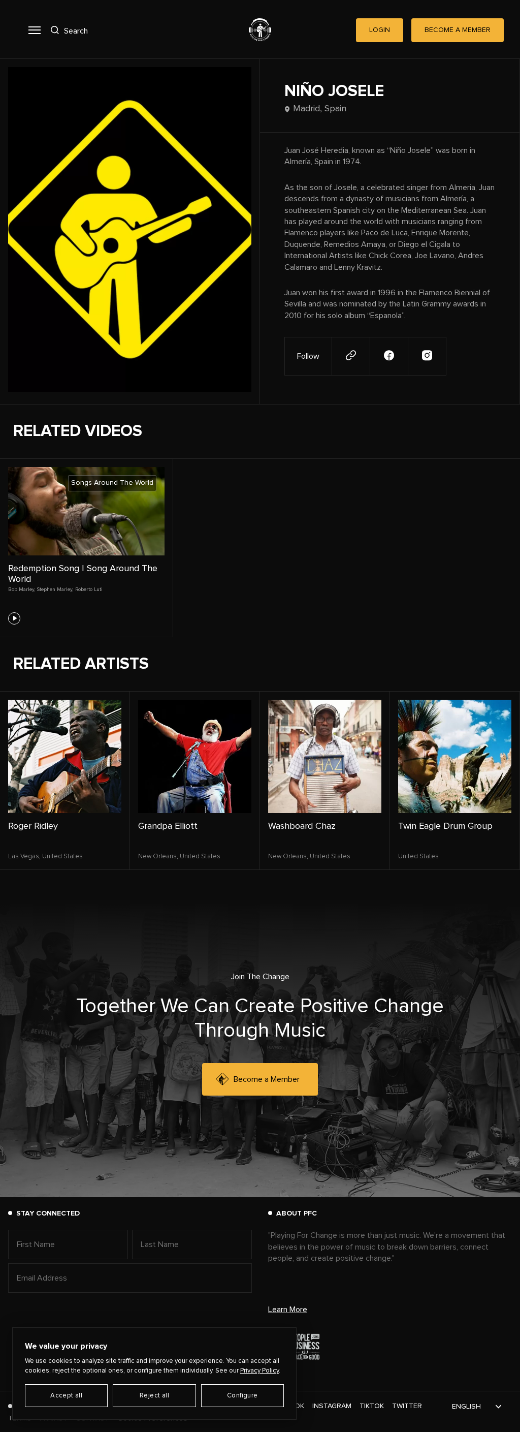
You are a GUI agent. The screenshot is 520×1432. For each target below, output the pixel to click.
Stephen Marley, (55, 589)
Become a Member (267, 1079)
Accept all (66, 1395)
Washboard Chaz (302, 826)
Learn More (287, 1309)
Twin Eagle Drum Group (445, 826)
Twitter (407, 1406)
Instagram (331, 1406)
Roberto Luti (89, 589)
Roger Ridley (33, 826)
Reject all (154, 1395)
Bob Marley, (21, 589)
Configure (242, 1395)
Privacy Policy (259, 1370)
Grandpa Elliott (168, 826)
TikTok (372, 1406)
